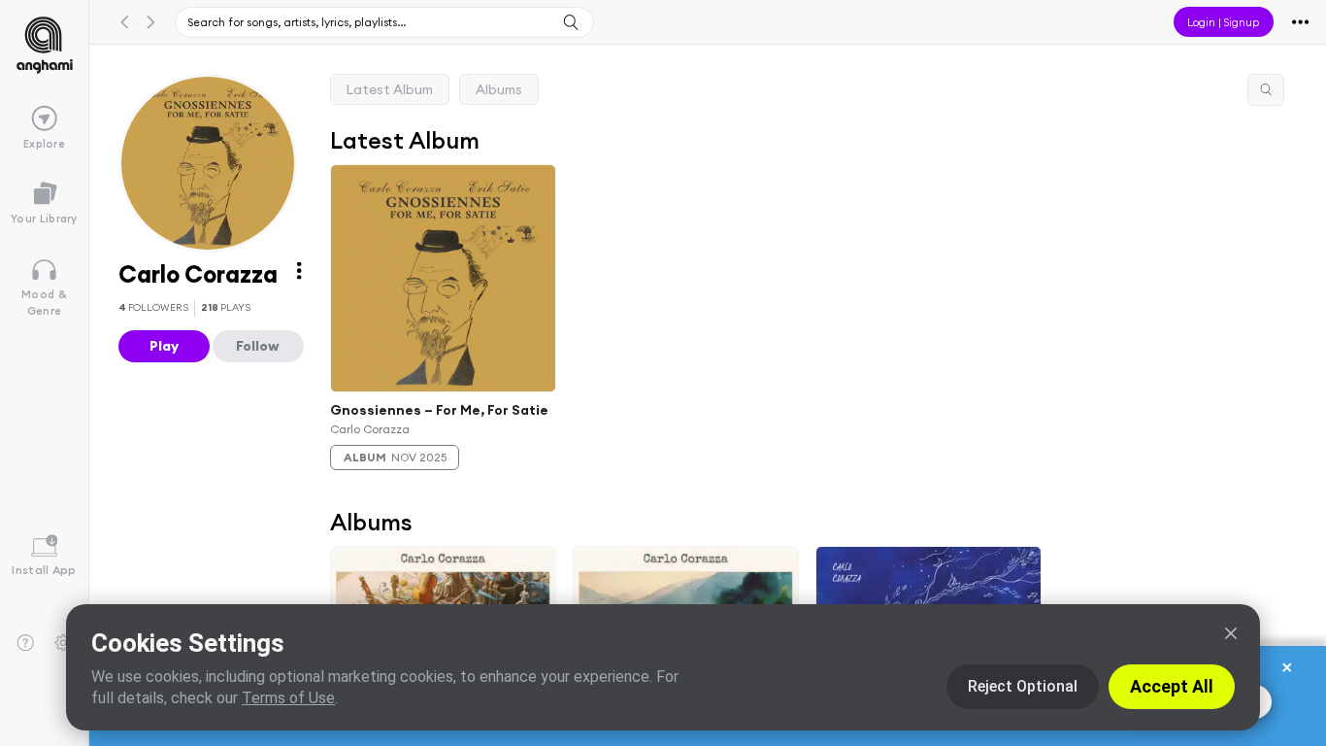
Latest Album (390, 89)
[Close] (1230, 633)
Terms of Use (288, 698)
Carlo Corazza (370, 428)
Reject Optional (1022, 686)
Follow (258, 346)
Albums (499, 89)
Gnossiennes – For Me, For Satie (439, 410)
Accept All (1171, 686)
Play (164, 346)
